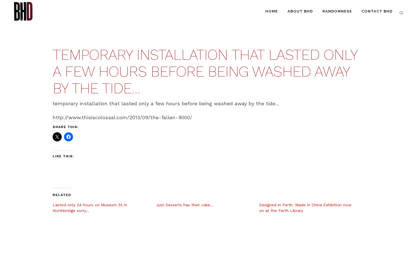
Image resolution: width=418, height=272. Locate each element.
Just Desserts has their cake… (185, 205)
